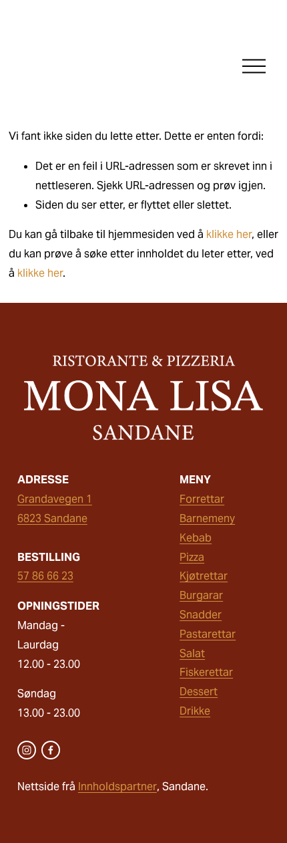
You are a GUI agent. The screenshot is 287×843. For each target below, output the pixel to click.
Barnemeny (207, 518)
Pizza (192, 557)
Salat (192, 653)
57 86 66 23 (45, 576)
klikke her (229, 234)
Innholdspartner (117, 786)
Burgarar (201, 595)
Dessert (199, 692)
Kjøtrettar (204, 576)
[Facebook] (50, 750)
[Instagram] (26, 750)
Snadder (201, 615)
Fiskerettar (206, 672)
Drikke (195, 711)
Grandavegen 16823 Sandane (54, 508)
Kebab (196, 538)
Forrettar (202, 499)
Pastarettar (208, 634)
